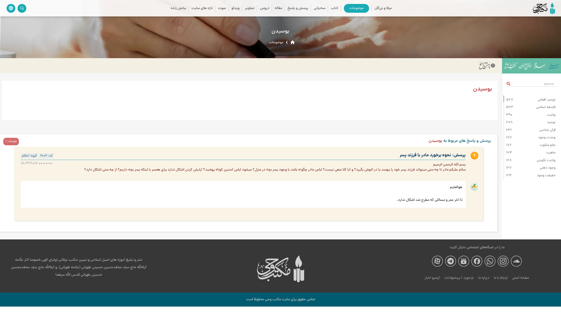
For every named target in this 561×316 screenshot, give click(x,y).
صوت (222, 8)
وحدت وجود (547, 137)
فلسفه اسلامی (546, 107)
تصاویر (250, 8)
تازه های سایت (202, 8)
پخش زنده (178, 8)
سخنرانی (319, 8)
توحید (551, 122)
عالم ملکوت (548, 145)
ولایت (551, 115)
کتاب (334, 8)
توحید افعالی (547, 99)
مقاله (278, 8)
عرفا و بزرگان (383, 8)
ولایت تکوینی (546, 160)
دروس (264, 8)
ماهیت (551, 152)
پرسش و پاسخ (298, 8)
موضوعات (356, 8)
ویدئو (235, 8)
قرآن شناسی (547, 130)
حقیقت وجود (546, 175)
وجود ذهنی (548, 167)
